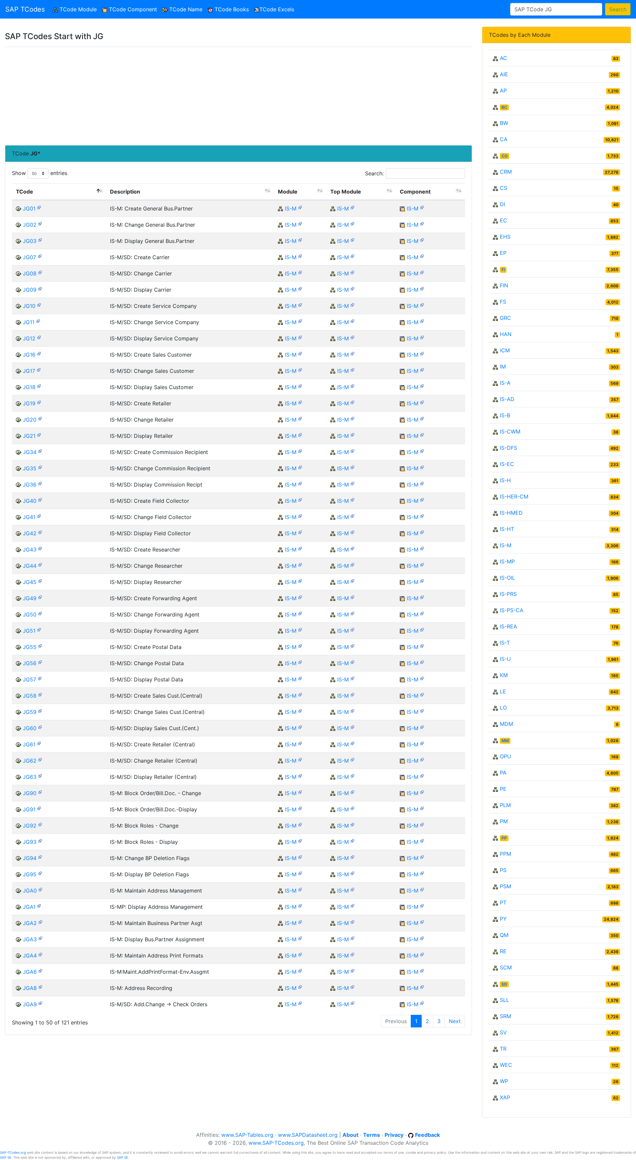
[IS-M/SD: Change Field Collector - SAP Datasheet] (39, 515)
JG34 (29, 452)
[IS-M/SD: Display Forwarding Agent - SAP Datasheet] (39, 629)
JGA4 (30, 955)
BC (504, 107)
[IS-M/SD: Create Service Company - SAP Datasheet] (39, 304)
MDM (506, 724)
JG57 (29, 679)
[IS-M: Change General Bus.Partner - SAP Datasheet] (40, 223)
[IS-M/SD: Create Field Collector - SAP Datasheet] (40, 499)
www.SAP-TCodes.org (276, 1142)
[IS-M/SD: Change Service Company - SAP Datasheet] (38, 320)
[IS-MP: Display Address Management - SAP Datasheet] (39, 905)
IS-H (505, 480)
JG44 (29, 565)
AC (503, 58)
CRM (506, 171)
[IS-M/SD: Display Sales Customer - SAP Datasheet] (39, 385)
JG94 (29, 858)
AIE (504, 74)
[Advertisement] (203, 96)
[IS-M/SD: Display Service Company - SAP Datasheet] (39, 336)
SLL (504, 1000)
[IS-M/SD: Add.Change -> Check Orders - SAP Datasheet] (40, 1002)
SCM (506, 967)
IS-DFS (508, 447)
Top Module (345, 191)
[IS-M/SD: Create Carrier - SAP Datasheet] (40, 255)
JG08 (29, 273)
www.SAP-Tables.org (247, 1134)
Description (125, 191)
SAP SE (5, 1157)
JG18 (29, 387)
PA (503, 772)
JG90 (29, 793)
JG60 (29, 728)
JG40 (29, 500)
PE (503, 788)
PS (503, 870)
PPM (505, 853)
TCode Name (185, 9)
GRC (505, 318)
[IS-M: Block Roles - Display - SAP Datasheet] (40, 840)
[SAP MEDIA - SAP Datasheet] (422, 206)
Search (617, 9)
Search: (374, 173)
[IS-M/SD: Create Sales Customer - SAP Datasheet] (39, 353)
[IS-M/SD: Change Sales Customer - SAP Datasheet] (39, 369)
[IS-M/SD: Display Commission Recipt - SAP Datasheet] (40, 483)
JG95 (29, 874)
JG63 (29, 777)
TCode (24, 191)
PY (503, 918)
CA (503, 139)
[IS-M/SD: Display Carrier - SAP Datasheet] (40, 288)
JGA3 (30, 939)
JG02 (29, 224)
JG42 (29, 533)
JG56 (29, 663)
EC (503, 220)
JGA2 (30, 923)
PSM (505, 886)
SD (504, 984)
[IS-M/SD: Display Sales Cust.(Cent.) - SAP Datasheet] (40, 726)
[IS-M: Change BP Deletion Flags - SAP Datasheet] (40, 856)
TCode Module (78, 9)
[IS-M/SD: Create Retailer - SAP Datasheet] (39, 401)
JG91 (29, 809)
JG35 (29, 468)
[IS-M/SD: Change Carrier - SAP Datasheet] (40, 271)
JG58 (29, 695)
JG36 (29, 484)
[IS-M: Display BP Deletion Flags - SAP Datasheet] (40, 872)
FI (503, 269)
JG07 (29, 257)
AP (503, 90)
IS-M (290, 208)
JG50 (29, 614)
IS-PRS (508, 594)
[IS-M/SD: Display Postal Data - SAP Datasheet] (40, 677)
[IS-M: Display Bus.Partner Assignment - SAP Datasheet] (40, 937)
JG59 (29, 712)
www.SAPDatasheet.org (308, 1134)
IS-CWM (510, 431)
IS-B (505, 415)
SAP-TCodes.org (13, 1152)
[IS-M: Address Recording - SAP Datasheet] (40, 986)
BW (504, 123)
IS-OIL (507, 577)
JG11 (28, 322)
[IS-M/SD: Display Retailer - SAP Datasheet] (39, 434)
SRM (505, 1016)
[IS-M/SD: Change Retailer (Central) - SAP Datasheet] (40, 759)
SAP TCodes (25, 9)
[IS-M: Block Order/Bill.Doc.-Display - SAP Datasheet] (39, 807)
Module (287, 191)
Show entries (39, 173)
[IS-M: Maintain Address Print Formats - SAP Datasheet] (40, 954)
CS (503, 188)
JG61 (29, 744)
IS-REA (508, 626)
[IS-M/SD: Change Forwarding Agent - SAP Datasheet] (40, 612)
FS (503, 301)
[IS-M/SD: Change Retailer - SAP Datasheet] (40, 418)
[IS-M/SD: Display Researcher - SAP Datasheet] (40, 580)
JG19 (29, 403)
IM (503, 366)
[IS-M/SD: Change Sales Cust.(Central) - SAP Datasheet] (40, 710)
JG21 (29, 436)
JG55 (29, 647)
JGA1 (29, 906)
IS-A (505, 382)
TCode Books (231, 9)
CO (504, 155)
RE (503, 951)
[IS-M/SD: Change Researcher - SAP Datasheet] (40, 564)
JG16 (29, 354)
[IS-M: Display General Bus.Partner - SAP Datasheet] (40, 239)
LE (503, 691)
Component (415, 191)
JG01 (29, 208)
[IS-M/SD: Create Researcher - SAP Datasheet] (40, 548)
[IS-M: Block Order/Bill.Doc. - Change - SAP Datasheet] (40, 791)
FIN (504, 285)
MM (505, 740)
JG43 (29, 549)
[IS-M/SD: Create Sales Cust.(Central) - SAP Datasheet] (40, 694)
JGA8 (30, 988)
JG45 (29, 582)
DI (502, 204)
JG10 (29, 306)
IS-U (505, 659)
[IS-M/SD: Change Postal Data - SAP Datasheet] (40, 661)
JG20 (29, 419)
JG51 (29, 630)
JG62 (29, 760)
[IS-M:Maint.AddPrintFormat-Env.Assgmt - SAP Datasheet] (40, 970)
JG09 (29, 289)
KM (504, 675)
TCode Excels (276, 9)
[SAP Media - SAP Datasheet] (300, 206)
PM (504, 821)
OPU (505, 756)
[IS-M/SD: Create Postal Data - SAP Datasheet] (40, 645)
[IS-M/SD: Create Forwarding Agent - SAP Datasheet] (40, 596)
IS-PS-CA (511, 610)
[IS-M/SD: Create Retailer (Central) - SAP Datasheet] (39, 742)
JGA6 (30, 971)
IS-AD (507, 399)
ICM (505, 350)
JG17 (29, 371)
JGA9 (30, 1004)
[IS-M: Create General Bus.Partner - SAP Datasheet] (39, 206)
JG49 (29, 598)
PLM (505, 805)
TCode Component (132, 9)
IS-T (505, 642)
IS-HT (507, 529)
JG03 (29, 241)
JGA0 (30, 890)
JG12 (29, 338)
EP (503, 253)
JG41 (29, 517)
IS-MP (507, 561)
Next (455, 1021)
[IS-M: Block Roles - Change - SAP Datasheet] (40, 824)
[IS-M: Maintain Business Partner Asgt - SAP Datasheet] (40, 921)
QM (504, 935)
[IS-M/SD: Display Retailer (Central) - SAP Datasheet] (40, 775)
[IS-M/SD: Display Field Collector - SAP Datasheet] (40, 531)
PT (503, 902)
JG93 (29, 842)
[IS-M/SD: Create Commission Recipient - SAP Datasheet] (40, 450)
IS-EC (507, 464)
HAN (505, 334)
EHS (505, 236)
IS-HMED (511, 512)
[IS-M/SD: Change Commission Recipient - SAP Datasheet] (40, 466)
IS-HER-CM (514, 496)
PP (504, 838)
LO (503, 707)
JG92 (29, 825)
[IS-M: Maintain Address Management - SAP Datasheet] (40, 889)
